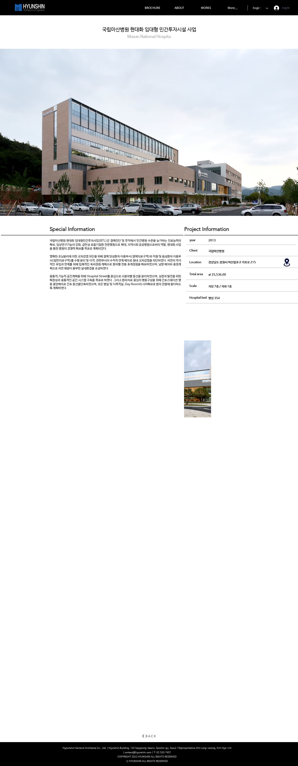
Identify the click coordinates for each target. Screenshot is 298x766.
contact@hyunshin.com (138, 752)
